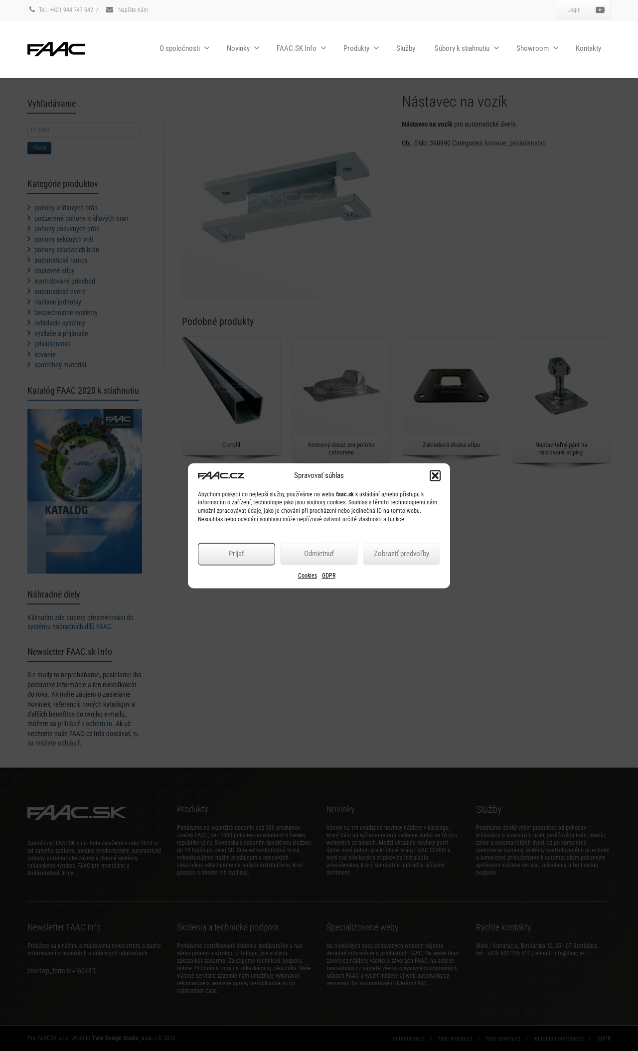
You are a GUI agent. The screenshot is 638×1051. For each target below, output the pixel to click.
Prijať (236, 554)
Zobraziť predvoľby (401, 554)
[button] (435, 475)
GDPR (328, 575)
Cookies (307, 575)
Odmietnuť (319, 554)
